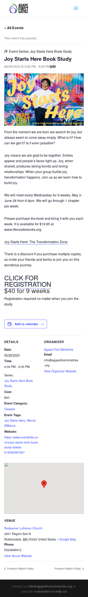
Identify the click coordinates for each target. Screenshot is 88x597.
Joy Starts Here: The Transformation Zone (35, 241)
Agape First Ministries (58, 349)
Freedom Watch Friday (20, 568)
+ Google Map (66, 539)
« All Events (13, 27)
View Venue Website (18, 556)
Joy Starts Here (14, 420)
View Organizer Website (60, 371)
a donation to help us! (50, 591)
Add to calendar (26, 324)
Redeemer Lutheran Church (23, 528)
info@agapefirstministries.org (50, 586)
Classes (9, 409)
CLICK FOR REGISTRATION (27, 281)
